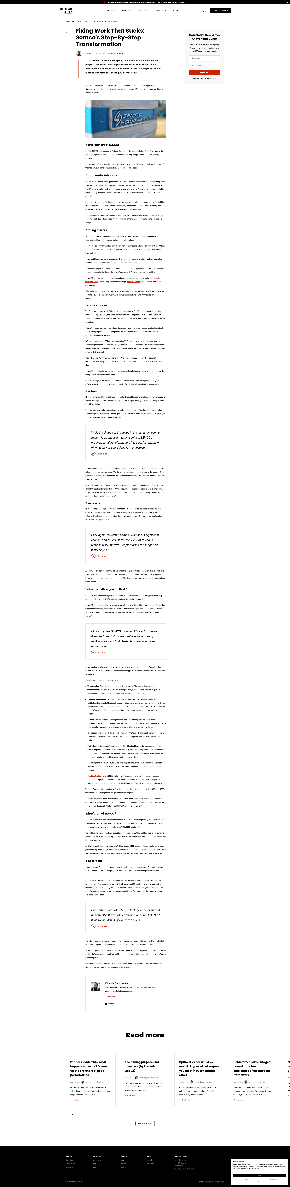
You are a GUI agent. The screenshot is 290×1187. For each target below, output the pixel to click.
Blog (72, 21)
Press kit (123, 1167)
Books (95, 1167)
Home (68, 21)
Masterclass (70, 1164)
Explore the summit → (177, 2)
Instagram (150, 1164)
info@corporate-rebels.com (184, 1169)
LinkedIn (150, 1160)
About (122, 1160)
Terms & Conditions (206, 1182)
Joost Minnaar (207, 1082)
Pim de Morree (99, 53)
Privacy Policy (219, 1182)
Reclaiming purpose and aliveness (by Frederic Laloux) (142, 1066)
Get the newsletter (220, 10)
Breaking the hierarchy (96, 776)
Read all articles (145, 1123)
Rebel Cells (70, 1167)
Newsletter (97, 1160)
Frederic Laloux (152, 1078)
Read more (111, 996)
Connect (111, 1004)
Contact (123, 1164)
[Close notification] (287, 2)
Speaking (69, 1160)
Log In (203, 10)
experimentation (133, 281)
